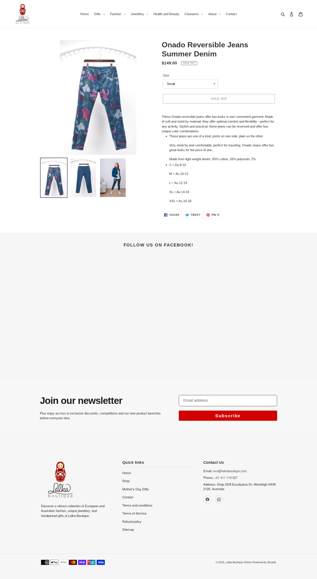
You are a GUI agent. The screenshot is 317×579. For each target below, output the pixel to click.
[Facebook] (207, 499)
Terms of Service (134, 513)
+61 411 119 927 (226, 477)
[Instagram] (219, 499)
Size (166, 75)
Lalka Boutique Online (239, 562)
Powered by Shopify (264, 562)
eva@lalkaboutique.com (230, 471)
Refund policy (131, 521)
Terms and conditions (137, 505)
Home (126, 472)
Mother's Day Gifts (135, 489)
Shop (126, 480)
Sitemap (128, 529)
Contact (127, 497)
